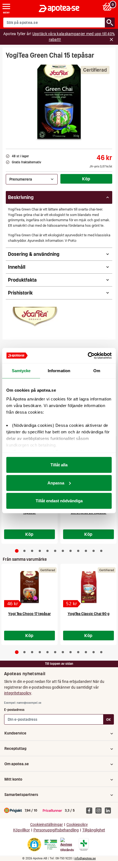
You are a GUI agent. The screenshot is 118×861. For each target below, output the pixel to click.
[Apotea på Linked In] (109, 810)
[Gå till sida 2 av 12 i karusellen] (24, 551)
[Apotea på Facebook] (90, 810)
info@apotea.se (85, 858)
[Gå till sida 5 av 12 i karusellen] (47, 551)
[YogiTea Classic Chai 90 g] (88, 587)
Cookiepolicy (77, 825)
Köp (86, 178)
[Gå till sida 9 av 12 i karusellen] (78, 551)
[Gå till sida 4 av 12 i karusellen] (39, 551)
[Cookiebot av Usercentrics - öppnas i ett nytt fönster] (88, 355)
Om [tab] (96, 370)
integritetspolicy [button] (17, 693)
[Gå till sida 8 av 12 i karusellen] (70, 551)
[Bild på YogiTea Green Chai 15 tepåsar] (59, 102)
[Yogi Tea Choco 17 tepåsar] (29, 587)
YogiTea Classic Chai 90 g (88, 614)
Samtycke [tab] (21, 370)
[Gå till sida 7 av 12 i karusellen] (63, 551)
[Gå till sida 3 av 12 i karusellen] (32, 551)
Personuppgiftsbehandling (56, 830)
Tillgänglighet (93, 830)
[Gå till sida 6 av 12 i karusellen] (55, 551)
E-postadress (14, 710)
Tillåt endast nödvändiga (59, 500)
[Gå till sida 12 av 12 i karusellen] (101, 551)
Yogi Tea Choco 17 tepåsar (29, 614)
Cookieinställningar (46, 825)
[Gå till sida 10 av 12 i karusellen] (86, 551)
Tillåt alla (59, 464)
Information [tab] (59, 370)
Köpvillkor (21, 830)
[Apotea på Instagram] (100, 810)
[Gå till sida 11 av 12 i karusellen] (93, 551)
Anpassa (55, 482)
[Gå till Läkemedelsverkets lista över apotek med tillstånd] (84, 844)
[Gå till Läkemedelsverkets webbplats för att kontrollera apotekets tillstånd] (51, 844)
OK (108, 719)
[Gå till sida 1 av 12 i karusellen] (17, 551)
